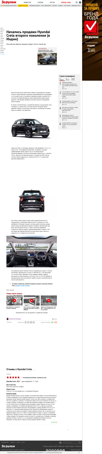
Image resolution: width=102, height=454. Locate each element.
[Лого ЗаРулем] (8, 2)
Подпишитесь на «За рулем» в (32, 312)
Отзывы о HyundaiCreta (20, 369)
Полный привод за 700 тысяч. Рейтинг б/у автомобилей (70, 101)
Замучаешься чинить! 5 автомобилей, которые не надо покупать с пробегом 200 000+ (70, 116)
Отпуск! (54, 5)
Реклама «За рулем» (76, 449)
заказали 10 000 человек (22, 285)
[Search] (79, 442)
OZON (55, 446)
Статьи (40, 2)
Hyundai (9, 381)
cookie (44, 452)
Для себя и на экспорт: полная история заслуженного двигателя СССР (70, 109)
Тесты (52, 2)
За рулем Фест (5, 442)
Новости (27, 2)
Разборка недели (35, 5)
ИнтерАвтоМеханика (10, 5)
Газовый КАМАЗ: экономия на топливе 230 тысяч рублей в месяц (69, 124)
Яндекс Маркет (69, 446)
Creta (14, 381)
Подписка (78, 446)
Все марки (2, 54)
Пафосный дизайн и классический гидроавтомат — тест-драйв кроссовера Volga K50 (70, 85)
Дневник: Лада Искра (78, 5)
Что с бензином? (46, 5)
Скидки (60, 5)
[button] (79, 452)
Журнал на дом (23, 5)
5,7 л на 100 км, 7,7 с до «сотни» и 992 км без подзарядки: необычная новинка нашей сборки (70, 94)
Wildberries (61, 446)
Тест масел (67, 5)
